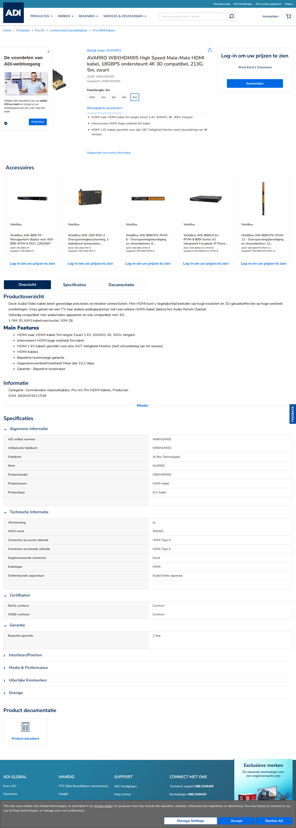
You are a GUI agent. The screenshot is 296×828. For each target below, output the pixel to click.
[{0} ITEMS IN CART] (289, 17)
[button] (292, 414)
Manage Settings (190, 820)
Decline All (274, 820)
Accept (236, 820)
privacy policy (103, 806)
